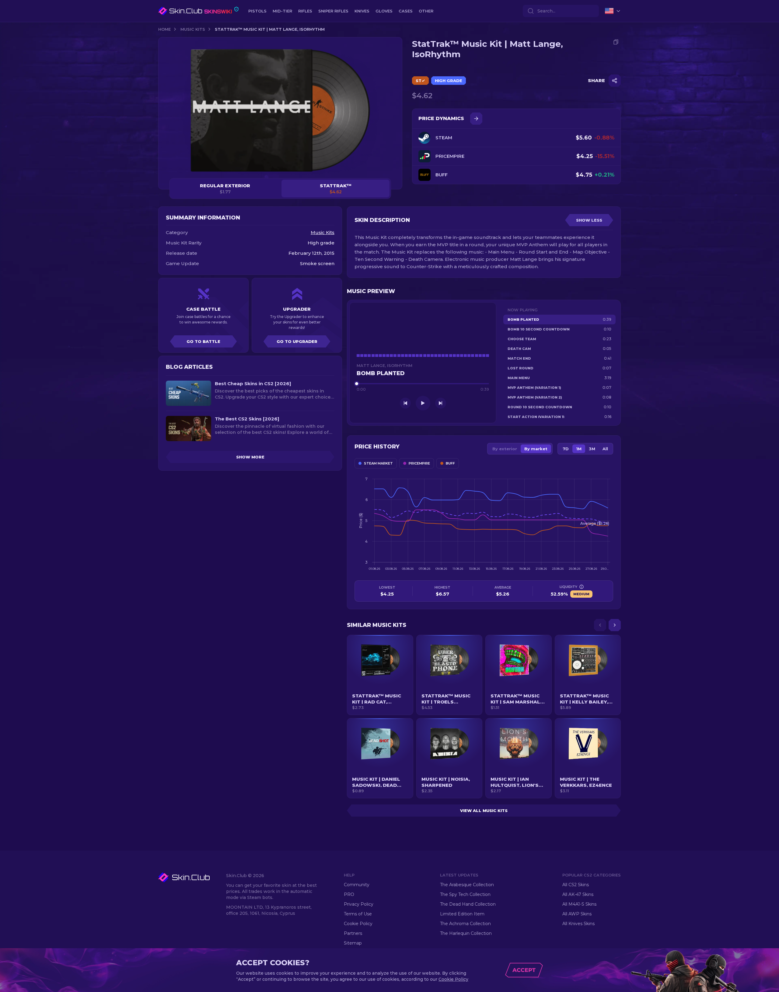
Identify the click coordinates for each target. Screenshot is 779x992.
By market (535, 448)
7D (566, 448)
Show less (589, 220)
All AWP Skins (577, 914)
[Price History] (476, 118)
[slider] (423, 383)
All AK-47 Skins (577, 894)
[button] (380, 675)
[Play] (423, 403)
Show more (250, 457)
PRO (349, 894)
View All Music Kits (484, 810)
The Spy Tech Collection (465, 894)
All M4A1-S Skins (579, 904)
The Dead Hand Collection (468, 904)
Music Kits (192, 29)
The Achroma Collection (465, 923)
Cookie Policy (358, 923)
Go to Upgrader (297, 341)
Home (164, 29)
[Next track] (440, 403)
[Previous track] (405, 403)
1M (579, 448)
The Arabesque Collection (467, 884)
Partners (353, 933)
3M (592, 448)
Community (356, 884)
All (605, 448)
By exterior (504, 448)
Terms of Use (358, 914)
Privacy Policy (358, 904)
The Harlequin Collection (466, 933)
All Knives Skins (578, 923)
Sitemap (353, 943)
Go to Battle (203, 341)
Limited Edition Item (462, 914)
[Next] (615, 625)
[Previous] (600, 625)
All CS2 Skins (575, 884)
